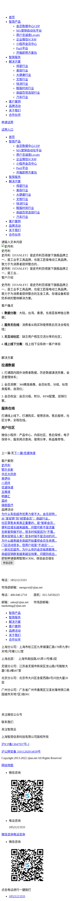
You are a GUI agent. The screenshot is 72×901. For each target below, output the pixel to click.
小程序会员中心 (26, 43)
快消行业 (22, 83)
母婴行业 (22, 66)
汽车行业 (22, 97)
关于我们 (15, 110)
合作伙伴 (15, 114)
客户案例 (15, 101)
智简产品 (15, 21)
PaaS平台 (22, 48)
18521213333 (17, 896)
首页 (12, 17)
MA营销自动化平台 (29, 30)
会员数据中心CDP (28, 26)
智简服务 (15, 57)
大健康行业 (23, 75)
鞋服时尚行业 (25, 88)
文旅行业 (22, 79)
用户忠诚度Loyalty (28, 35)
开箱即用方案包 (26, 52)
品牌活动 (15, 106)
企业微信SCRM (26, 39)
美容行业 (22, 70)
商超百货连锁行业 (28, 92)
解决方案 (15, 61)
